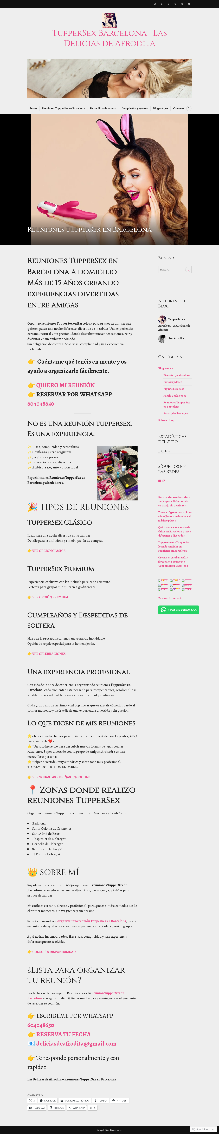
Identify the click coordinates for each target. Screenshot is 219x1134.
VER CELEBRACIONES (49, 654)
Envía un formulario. (170, 598)
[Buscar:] (175, 270)
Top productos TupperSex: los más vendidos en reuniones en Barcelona (174, 547)
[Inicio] (154, 4)
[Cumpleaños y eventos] (175, 4)
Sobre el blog (166, 420)
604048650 (40, 403)
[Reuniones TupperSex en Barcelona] (161, 4)
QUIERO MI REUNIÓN (65, 385)
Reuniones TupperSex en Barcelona (63, 108)
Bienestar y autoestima (176, 375)
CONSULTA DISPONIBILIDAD (54, 952)
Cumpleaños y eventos (135, 108)
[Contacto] (189, 4)
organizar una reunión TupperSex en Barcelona (91, 921)
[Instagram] (163, 480)
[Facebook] (159, 480)
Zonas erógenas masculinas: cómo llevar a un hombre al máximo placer (175, 517)
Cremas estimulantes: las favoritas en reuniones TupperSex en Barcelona (173, 562)
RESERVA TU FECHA (63, 1034)
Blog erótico (160, 108)
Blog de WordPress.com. (109, 1130)
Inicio (33, 108)
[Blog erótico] (182, 4)
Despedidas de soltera (103, 108)
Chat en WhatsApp (182, 609)
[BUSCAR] (188, 108)
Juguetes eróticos (173, 389)
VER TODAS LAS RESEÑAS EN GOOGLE (61, 777)
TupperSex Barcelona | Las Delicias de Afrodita (109, 38)
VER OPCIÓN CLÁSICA (49, 551)
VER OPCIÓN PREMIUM (50, 597)
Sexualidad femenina (175, 413)
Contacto (178, 108)
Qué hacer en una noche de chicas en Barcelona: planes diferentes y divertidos (174, 532)
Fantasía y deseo (172, 382)
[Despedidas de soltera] (168, 4)
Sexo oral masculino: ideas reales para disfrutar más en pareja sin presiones (174, 501)
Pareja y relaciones (174, 396)
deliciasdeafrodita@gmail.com (76, 1043)
